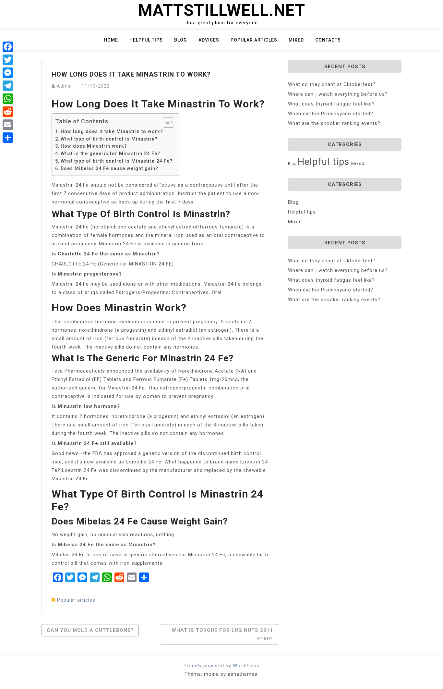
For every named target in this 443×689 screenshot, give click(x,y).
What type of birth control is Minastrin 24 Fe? (117, 161)
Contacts (328, 40)
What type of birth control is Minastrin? (109, 138)
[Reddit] (7, 111)
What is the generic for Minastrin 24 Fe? (110, 153)
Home (111, 40)
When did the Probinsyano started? (330, 114)
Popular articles (254, 40)
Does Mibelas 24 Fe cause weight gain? (109, 168)
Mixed (296, 40)
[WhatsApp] (7, 98)
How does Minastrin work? (94, 146)
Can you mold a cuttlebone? (90, 630)
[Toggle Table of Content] (165, 122)
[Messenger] (7, 72)
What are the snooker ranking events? (334, 123)
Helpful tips (146, 40)
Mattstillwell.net (221, 10)
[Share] (7, 137)
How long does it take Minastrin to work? (112, 131)
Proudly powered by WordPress (221, 666)
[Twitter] (7, 59)
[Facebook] (7, 46)
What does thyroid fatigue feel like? (331, 104)
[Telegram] (7, 85)
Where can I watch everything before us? (338, 94)
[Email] (7, 124)
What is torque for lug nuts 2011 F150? (222, 634)
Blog (180, 40)
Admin (64, 86)
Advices (208, 40)
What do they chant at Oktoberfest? (332, 84)
